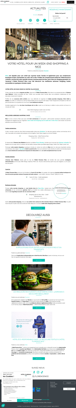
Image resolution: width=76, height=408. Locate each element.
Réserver (69, 389)
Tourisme (27, 252)
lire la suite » (39, 260)
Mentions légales (53, 384)
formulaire (64, 193)
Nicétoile (42, 131)
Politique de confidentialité (53, 386)
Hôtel (26, 344)
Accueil (35, 14)
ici (52, 402)
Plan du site (52, 382)
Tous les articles (38, 208)
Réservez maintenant (60, 9)
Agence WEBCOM (55, 406)
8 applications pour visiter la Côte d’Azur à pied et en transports (38, 248)
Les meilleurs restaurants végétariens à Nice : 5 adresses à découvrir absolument (38, 293)
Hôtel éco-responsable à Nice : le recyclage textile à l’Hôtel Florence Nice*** (39, 340)
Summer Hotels (45, 399)
